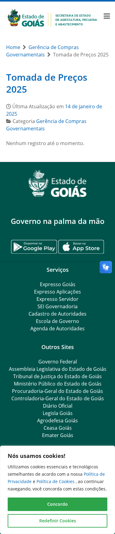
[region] (57, 490)
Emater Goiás (57, 435)
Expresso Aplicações (57, 291)
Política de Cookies (56, 481)
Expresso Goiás (57, 284)
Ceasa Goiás (58, 428)
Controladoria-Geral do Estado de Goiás (57, 398)
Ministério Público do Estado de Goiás (58, 383)
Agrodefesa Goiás (57, 420)
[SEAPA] (52, 17)
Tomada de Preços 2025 (46, 83)
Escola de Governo (57, 321)
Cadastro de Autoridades (57, 313)
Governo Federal (57, 361)
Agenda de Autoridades (57, 328)
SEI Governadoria (57, 306)
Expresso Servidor (57, 299)
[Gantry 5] (57, 183)
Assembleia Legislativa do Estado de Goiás (57, 369)
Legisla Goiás (58, 413)
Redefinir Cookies (57, 521)
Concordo (57, 504)
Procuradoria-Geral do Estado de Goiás (57, 391)
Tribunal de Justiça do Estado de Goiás (57, 376)
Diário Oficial (57, 405)
